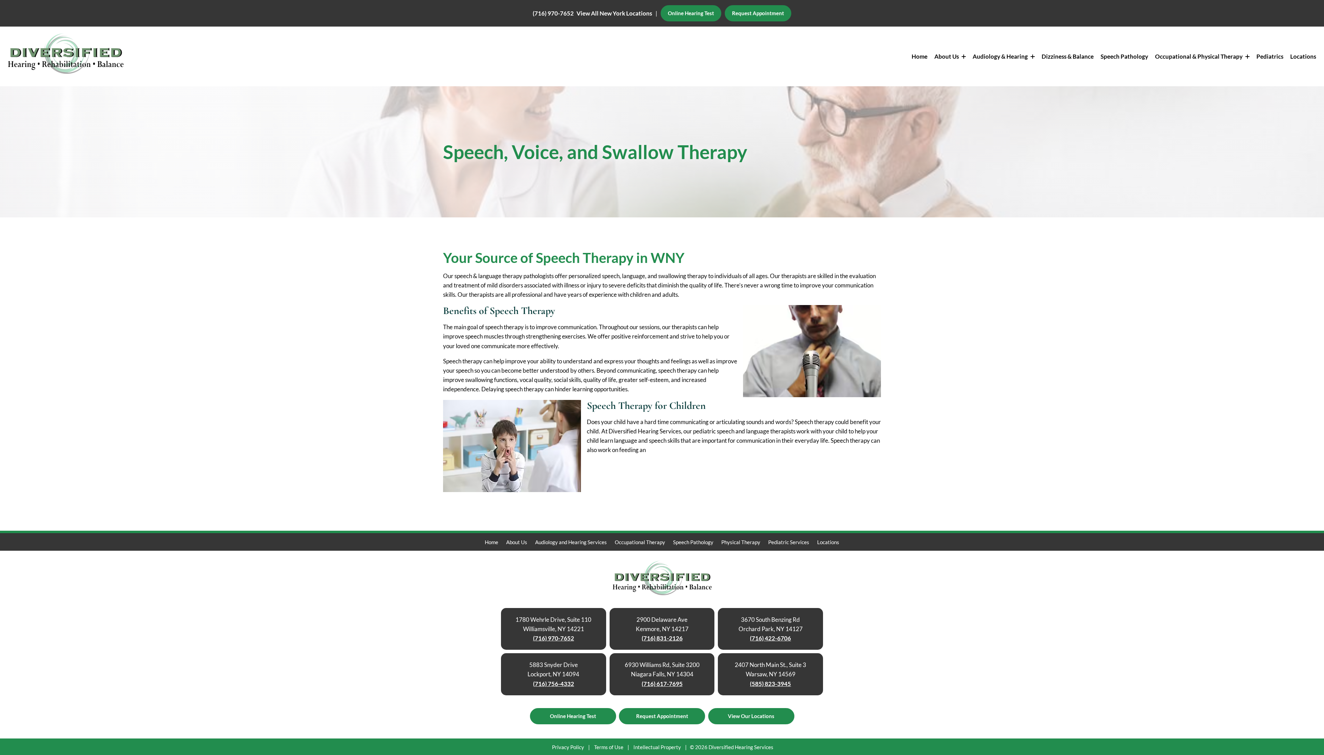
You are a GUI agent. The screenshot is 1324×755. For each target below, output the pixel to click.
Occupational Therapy (640, 542)
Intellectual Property (657, 747)
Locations (1303, 56)
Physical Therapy (740, 542)
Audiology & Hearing (1001, 56)
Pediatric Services (788, 542)
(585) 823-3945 (770, 683)
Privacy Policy (568, 747)
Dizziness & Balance (1068, 56)
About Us (947, 56)
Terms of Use (608, 747)
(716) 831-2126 (662, 638)
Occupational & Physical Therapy (1199, 56)
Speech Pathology (1124, 56)
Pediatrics (1269, 56)
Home (919, 56)
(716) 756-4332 (553, 683)
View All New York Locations (614, 13)
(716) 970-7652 (553, 13)
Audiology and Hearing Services (571, 542)
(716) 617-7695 (662, 683)
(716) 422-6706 (770, 638)
